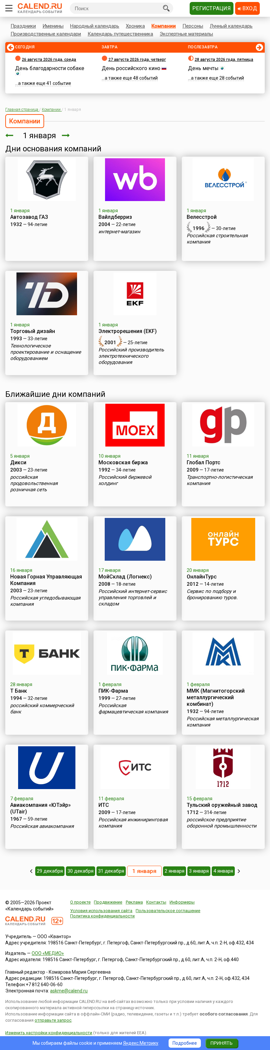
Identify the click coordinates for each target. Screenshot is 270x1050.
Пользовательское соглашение (168, 910)
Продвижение (108, 902)
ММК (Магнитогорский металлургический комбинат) (216, 697)
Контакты (156, 902)
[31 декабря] (9, 135)
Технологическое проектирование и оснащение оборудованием (45, 352)
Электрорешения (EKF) (127, 331)
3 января (199, 871)
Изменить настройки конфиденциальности (48, 1032)
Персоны (192, 26)
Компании (163, 26)
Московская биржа (123, 462)
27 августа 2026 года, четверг (137, 59)
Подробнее (185, 1043)
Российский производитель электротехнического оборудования (131, 356)
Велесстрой (202, 217)
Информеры (182, 902)
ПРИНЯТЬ (221, 1043)
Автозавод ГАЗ (29, 217)
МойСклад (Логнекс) (125, 577)
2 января (174, 871)
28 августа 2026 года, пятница (224, 59)
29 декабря (50, 871)
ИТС (103, 805)
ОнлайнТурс (202, 577)
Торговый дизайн (32, 331)
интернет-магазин (119, 232)
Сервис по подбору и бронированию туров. (212, 594)
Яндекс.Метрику (140, 1043)
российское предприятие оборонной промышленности (221, 823)
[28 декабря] (31, 871)
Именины (53, 26)
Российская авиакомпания (42, 826)
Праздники (23, 26)
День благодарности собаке (49, 68)
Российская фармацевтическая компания (133, 709)
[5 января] (239, 871)
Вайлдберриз (115, 217)
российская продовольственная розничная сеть (34, 483)
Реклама (134, 902)
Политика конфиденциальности (102, 915)
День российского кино (131, 68)
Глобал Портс (203, 462)
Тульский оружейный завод (222, 805)
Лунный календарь (231, 26)
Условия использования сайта (101, 910)
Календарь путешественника (120, 34)
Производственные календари (46, 34)
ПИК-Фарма (113, 691)
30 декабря (81, 871)
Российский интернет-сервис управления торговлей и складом (132, 597)
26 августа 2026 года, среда (49, 59)
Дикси (18, 462)
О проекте (80, 902)
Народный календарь (94, 26)
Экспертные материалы (186, 34)
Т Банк (18, 691)
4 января (223, 871)
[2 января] (66, 135)
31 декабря (111, 871)
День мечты (203, 68)
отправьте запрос (53, 1020)
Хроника (135, 26)
